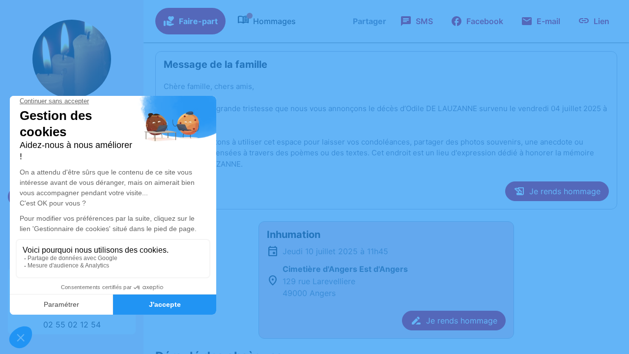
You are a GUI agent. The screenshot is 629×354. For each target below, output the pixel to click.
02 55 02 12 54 (72, 324)
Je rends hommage (564, 191)
